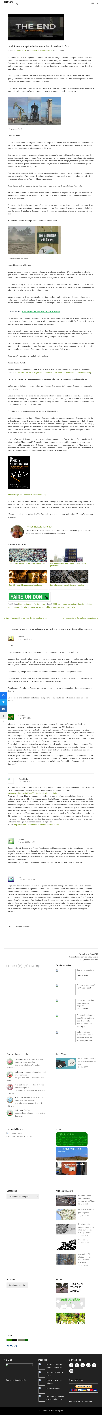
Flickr (26, 966)
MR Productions (87, 1402)
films (79, 604)
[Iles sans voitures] (72, 1160)
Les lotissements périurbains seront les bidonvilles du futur (39, 46)
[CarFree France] (12, 1340)
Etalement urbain (25, 604)
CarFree (21, 716)
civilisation (72, 604)
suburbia (46, 607)
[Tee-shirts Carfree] (14, 1134)
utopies (68, 607)
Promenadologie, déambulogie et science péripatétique (86, 1198)
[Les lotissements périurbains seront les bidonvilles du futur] (51, 27)
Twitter (14, 966)
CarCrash (27, 1110)
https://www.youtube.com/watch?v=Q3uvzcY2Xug (27, 495)
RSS (31, 966)
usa (62, 607)
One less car (83, 1240)
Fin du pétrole (39, 604)
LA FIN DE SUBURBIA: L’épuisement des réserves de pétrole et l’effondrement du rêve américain (53, 373)
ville (73, 607)
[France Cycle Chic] (70, 1293)
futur (84, 604)
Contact (37, 966)
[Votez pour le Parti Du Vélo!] (70, 1323)
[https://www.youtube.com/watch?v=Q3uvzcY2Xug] (51, 472)
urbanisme (55, 607)
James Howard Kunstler (40, 50)
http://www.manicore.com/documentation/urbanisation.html (36, 825)
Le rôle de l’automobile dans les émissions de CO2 (86, 1061)
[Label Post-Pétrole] (12, 1346)
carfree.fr (8, 2)
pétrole (26, 607)
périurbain (18, 607)
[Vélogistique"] (72, 1145)
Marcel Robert (23, 779)
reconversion (36, 607)
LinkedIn (20, 966)
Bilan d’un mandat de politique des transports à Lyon (25, 618)
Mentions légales (56, 1411)
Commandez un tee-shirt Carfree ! (20, 1136)
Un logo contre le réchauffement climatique (80, 618)
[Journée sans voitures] (70, 1308)
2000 (55, 604)
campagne (62, 604)
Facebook (9, 966)
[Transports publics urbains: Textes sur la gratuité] (72, 1175)
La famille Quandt (53, 1388)
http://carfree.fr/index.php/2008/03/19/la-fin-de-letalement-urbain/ (32, 793)
